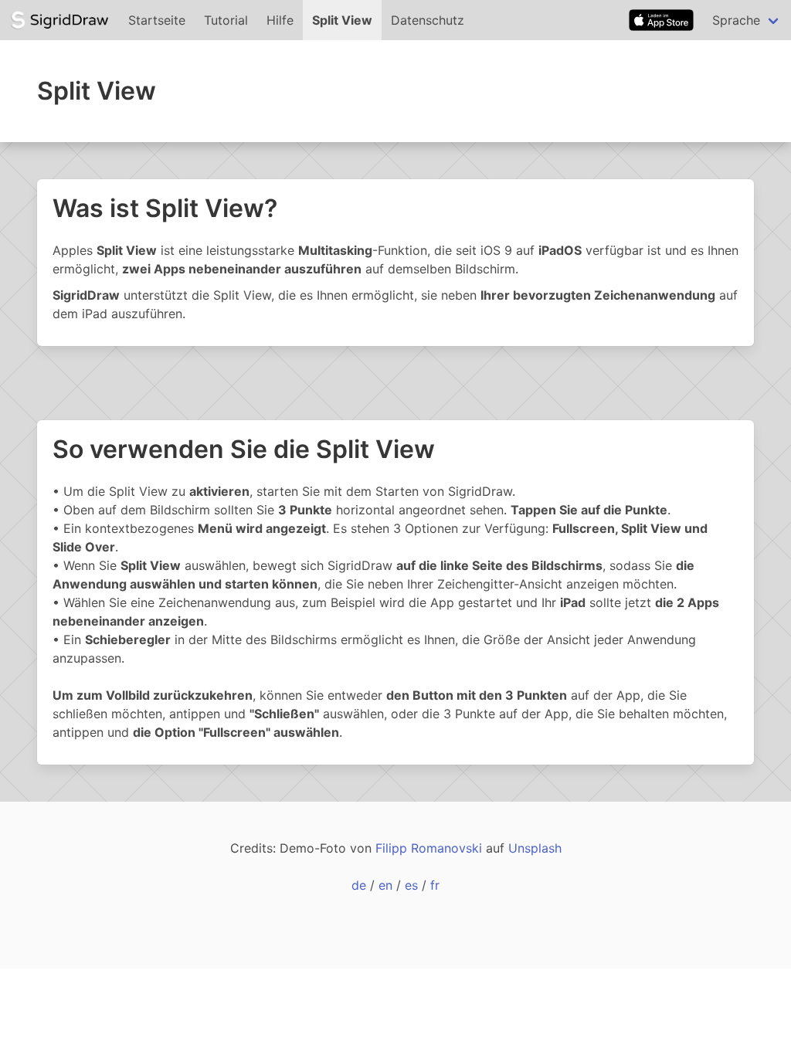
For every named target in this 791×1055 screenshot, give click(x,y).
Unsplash (535, 848)
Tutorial (226, 20)
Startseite (156, 20)
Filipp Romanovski (428, 848)
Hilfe (280, 20)
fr (435, 885)
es (411, 885)
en (385, 885)
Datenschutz (427, 20)
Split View (342, 20)
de (358, 885)
